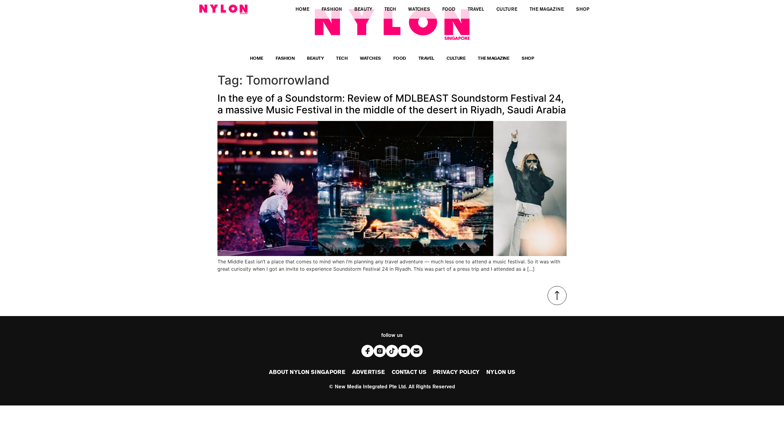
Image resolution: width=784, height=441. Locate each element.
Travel (426, 59)
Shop (528, 59)
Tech (342, 59)
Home (256, 59)
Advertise (368, 372)
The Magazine (493, 59)
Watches (370, 59)
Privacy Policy (456, 372)
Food (399, 59)
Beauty (315, 59)
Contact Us (409, 372)
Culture (456, 59)
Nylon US (500, 372)
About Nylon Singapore (307, 372)
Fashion (285, 59)
